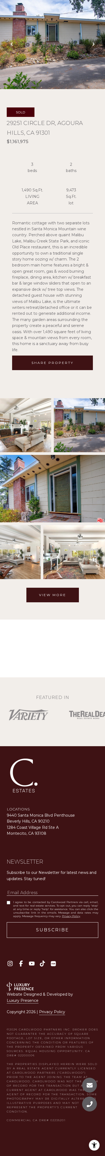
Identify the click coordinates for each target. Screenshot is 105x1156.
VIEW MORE (52, 595)
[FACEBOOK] (21, 963)
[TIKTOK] (42, 963)
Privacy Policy (71, 916)
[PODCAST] (53, 963)
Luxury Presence (22, 1000)
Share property (53, 363)
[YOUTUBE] (31, 963)
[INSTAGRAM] (10, 963)
